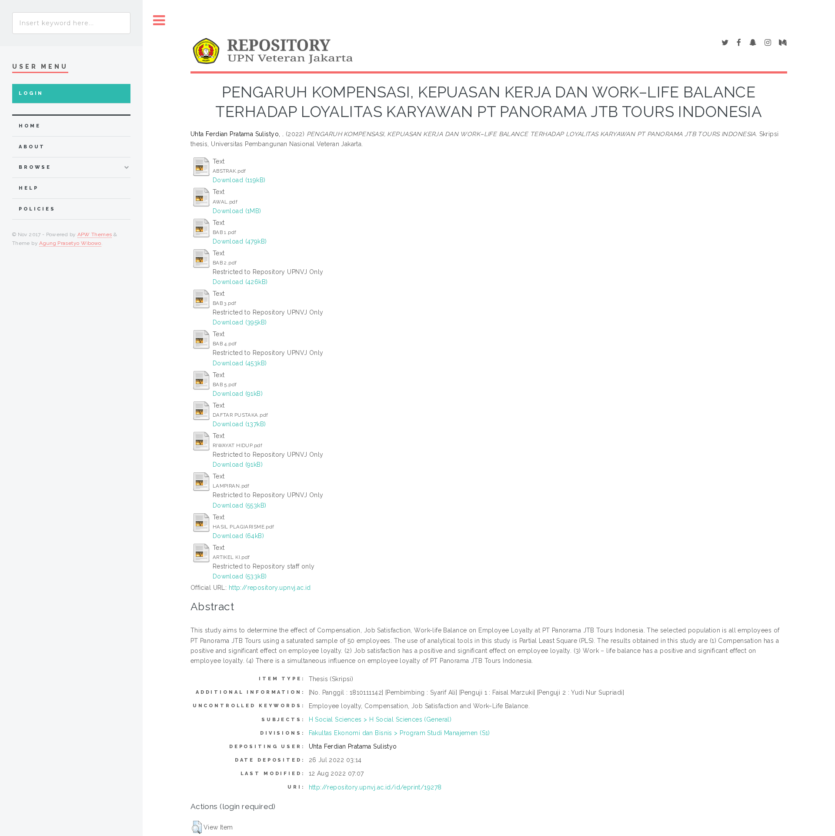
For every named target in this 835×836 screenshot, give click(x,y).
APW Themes (94, 234)
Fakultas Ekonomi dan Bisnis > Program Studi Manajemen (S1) (399, 732)
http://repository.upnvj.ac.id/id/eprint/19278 (375, 787)
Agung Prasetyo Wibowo (70, 243)
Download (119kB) (239, 180)
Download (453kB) (240, 363)
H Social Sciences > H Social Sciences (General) (380, 719)
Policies (37, 209)
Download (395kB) (240, 322)
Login (31, 93)
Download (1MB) (237, 210)
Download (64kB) (238, 535)
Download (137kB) (239, 424)
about (32, 147)
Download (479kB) (240, 241)
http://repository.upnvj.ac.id (270, 587)
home (29, 126)
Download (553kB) (240, 505)
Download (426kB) (240, 281)
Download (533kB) (240, 576)
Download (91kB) (238, 393)
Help (28, 188)
